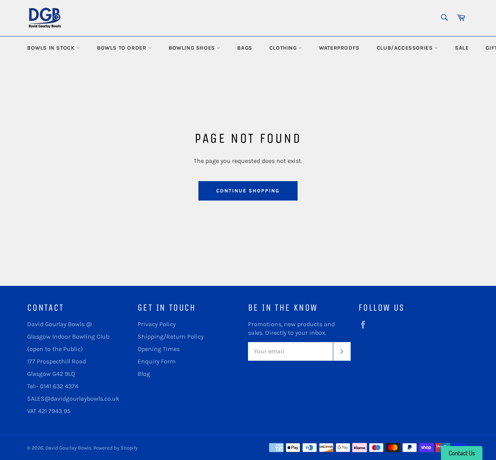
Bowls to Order (122, 48)
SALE (461, 48)
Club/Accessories (405, 48)
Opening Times (159, 349)
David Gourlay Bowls (68, 448)
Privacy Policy (157, 324)
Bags (244, 48)
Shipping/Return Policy (170, 336)
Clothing (283, 48)
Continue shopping (247, 191)
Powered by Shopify (115, 448)
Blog (144, 373)
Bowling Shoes (193, 48)
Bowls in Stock (51, 48)
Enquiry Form (157, 361)
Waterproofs (339, 48)
